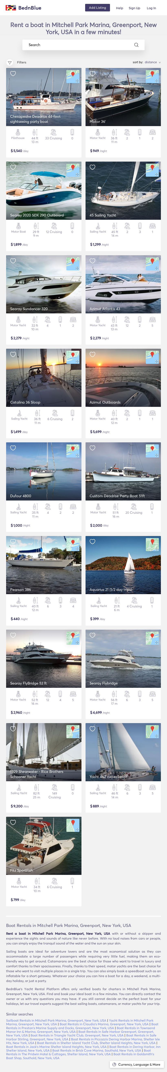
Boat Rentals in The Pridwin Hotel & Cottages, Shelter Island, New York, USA (78, 1052)
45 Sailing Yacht (103, 215)
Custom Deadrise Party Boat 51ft (117, 496)
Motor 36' (98, 121)
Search (34, 45)
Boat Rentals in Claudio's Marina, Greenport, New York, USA (104, 1024)
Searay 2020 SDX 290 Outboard (37, 215)
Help (119, 8)
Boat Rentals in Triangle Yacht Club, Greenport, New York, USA (77, 1035)
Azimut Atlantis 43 (105, 308)
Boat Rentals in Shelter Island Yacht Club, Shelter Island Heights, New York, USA (96, 1043)
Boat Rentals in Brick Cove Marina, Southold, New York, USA (96, 1050)
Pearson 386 (20, 589)
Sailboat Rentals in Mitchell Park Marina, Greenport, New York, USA (56, 1020)
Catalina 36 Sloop (25, 402)
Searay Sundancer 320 (29, 308)
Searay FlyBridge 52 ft (28, 683)
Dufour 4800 (20, 496)
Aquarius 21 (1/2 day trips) (111, 589)
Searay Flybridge (104, 683)
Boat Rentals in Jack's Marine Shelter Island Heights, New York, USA (56, 1047)
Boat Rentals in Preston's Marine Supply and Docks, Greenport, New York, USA (82, 1026)
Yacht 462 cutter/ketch (108, 776)
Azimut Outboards (105, 402)
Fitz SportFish (21, 870)
